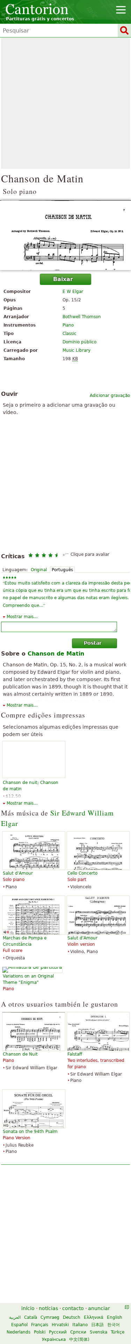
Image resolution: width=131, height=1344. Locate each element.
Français (39, 1324)
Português (62, 569)
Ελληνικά (93, 1317)
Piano (68, 325)
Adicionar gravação (110, 395)
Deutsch (71, 1317)
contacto (73, 1308)
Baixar (63, 279)
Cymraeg (50, 1317)
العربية (15, 1317)
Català (30, 1317)
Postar (93, 643)
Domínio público (79, 342)
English (114, 1317)
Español (19, 1324)
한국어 (113, 1324)
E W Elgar (73, 291)
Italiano (80, 1324)
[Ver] (65, 235)
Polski (39, 1332)
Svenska (98, 1332)
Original (39, 569)
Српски (78, 1332)
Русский (58, 1332)
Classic (70, 333)
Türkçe (117, 1332)
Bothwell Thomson (82, 316)
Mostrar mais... (22, 616)
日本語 (97, 1324)
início (28, 1308)
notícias (48, 1308)
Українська (54, 1339)
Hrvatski (60, 1324)
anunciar (99, 1308)
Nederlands (18, 1332)
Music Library (76, 350)
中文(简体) (79, 1339)
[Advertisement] (65, 103)
